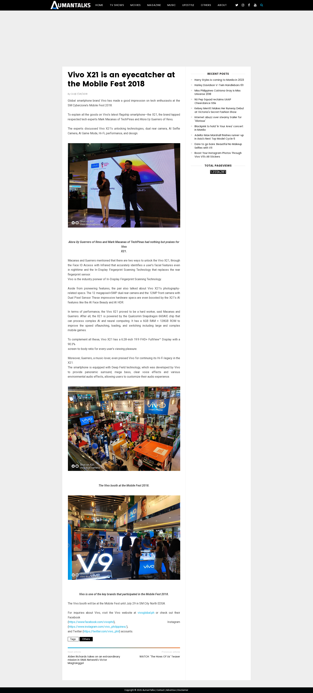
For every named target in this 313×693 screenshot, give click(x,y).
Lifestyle (188, 5)
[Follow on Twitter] (236, 5)
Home (99, 5)
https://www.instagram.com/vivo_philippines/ (98, 626)
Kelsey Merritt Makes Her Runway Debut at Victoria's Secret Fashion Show (219, 110)
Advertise (171, 690)
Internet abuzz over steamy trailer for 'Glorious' (218, 119)
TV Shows (117, 5)
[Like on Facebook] (249, 5)
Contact (160, 690)
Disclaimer (182, 690)
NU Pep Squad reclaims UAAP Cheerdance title (213, 101)
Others (206, 5)
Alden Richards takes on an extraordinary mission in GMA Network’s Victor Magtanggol (94, 660)
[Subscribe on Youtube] (255, 5)
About (222, 5)
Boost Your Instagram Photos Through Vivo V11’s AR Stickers (218, 154)
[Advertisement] (156, 39)
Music (171, 5)
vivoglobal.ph (146, 612)
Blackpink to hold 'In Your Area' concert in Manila (219, 128)
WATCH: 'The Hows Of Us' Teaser (159, 656)
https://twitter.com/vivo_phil (101, 631)
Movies (135, 5)
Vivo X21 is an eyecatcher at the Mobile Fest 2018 (121, 79)
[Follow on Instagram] (243, 5)
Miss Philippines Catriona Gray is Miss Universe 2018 (218, 92)
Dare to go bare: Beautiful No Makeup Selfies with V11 (218, 146)
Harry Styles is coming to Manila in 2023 (219, 80)
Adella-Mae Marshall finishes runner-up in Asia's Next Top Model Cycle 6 (219, 137)
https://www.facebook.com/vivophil (91, 622)
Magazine (154, 5)
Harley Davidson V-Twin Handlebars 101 (219, 85)
